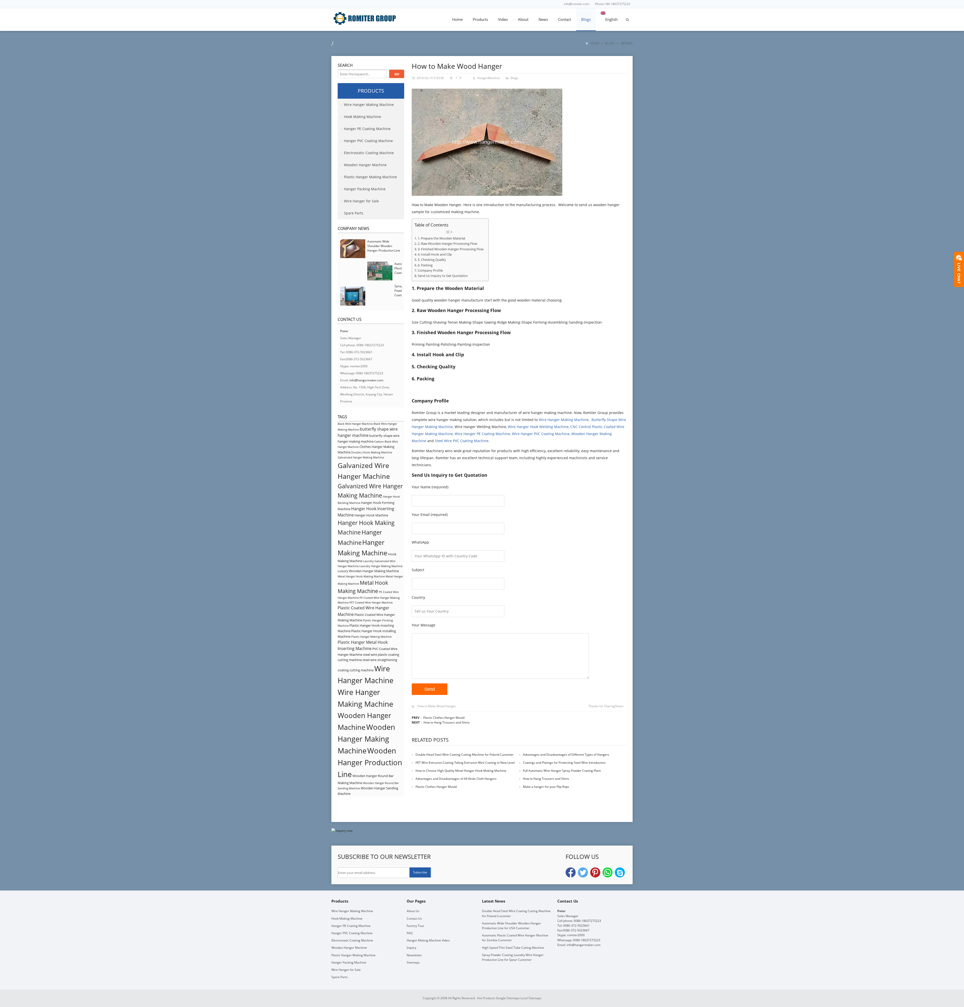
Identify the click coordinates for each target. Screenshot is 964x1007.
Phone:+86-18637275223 (612, 4)
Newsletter (414, 955)
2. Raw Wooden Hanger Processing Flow (447, 244)
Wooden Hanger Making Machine (366, 739)
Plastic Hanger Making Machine (370, 176)
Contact (564, 19)
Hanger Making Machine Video (428, 940)
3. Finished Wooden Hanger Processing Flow (451, 249)
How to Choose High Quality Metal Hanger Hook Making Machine (460, 770)
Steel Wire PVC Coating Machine (462, 440)
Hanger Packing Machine (365, 189)
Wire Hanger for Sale (361, 201)
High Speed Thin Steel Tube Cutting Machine (513, 947)
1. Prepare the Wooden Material (441, 238)
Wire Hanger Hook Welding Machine (538, 426)
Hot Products (486, 998)
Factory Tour (415, 926)
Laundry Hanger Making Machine (380, 566)
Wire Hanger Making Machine (564, 419)
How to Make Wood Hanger (436, 706)
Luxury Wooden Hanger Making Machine (368, 571)
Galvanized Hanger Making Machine (361, 457)
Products (480, 19)
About (523, 19)
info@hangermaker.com (366, 380)
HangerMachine (488, 78)
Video (503, 19)
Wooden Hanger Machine (365, 164)
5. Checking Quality (432, 260)
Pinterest (595, 872)
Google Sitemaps (508, 998)
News (543, 19)
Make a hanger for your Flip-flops (546, 787)
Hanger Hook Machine (371, 515)
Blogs (586, 19)
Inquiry (411, 947)
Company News (353, 228)
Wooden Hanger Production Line (370, 762)
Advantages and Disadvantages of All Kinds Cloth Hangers (456, 779)
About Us (413, 911)
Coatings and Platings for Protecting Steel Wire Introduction (564, 762)
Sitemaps (413, 962)
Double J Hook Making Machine (371, 452)
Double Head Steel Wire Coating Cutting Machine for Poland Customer (464, 754)
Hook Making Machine (362, 116)
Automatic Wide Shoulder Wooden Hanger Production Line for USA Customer (383, 248)
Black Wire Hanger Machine (355, 424)
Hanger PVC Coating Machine (368, 140)
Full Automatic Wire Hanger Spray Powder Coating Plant (562, 770)
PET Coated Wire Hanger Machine (371, 602)
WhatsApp (607, 872)
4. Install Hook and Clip (435, 254)
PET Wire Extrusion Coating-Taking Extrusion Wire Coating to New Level (465, 762)
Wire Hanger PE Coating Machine (482, 433)
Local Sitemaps (530, 998)
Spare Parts (353, 213)
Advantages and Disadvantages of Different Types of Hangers (566, 754)
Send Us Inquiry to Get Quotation (443, 276)
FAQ (409, 933)
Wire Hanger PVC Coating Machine (541, 433)
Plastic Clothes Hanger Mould (443, 718)
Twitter (583, 872)
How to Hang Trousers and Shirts (447, 722)
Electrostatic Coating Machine (369, 152)
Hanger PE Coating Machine (367, 128)
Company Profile (430, 270)
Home (457, 19)
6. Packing (425, 265)
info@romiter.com (576, 4)
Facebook (571, 872)
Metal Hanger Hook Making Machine (361, 576)
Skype (620, 872)
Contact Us (414, 918)
